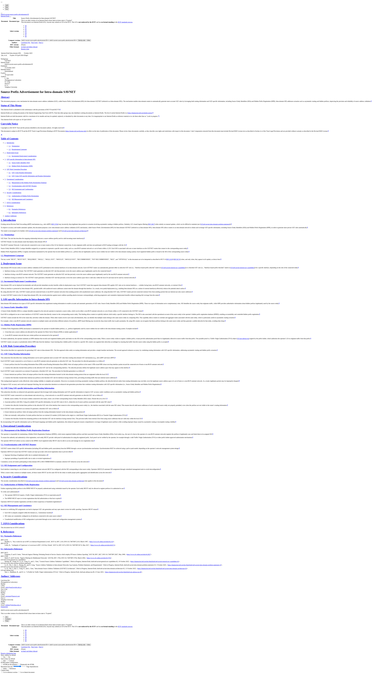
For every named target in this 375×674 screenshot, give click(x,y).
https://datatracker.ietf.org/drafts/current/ (140, 113)
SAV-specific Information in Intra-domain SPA (21, 159)
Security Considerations (14, 192)
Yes (4, 657)
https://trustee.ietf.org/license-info (76, 131)
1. (2, 220)
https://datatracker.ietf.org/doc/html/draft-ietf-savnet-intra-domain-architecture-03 (162, 568)
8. (2, 531)
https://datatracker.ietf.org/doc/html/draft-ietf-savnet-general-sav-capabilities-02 (155, 561)
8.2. (2, 549)
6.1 (10, 196)
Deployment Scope (12, 153)
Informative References (19, 212)
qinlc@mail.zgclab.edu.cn (13, 587)
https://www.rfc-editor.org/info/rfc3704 (99, 558)
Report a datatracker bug (8, 653)
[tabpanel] (187, 639)
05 (26, 35)
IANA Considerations (13, 202)
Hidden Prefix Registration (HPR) (22, 166)
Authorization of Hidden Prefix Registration (25, 196)
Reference (13, 668)
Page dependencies (32, 666)
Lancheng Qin (25, 42)
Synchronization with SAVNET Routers (24, 186)
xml (27, 47)
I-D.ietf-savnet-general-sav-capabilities (173, 267)
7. (2, 523)
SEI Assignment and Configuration (22, 189)
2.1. (2, 281)
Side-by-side (81, 40)
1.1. (2, 235)
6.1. (2, 485)
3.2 (10, 166)
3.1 (10, 163)
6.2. (2, 505)
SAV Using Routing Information (22, 173)
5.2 (10, 186)
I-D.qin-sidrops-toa (243, 338)
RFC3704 (55, 224)
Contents (11, 661)
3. (2, 299)
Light (6, 5)
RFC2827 (151, 224)
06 (26, 36)
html (24, 47)
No (9, 657)
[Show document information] (10, 16)
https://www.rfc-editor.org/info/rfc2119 (101, 541)
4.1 (10, 173)
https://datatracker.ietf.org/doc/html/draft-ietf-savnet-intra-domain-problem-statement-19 (194, 565)
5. (2, 426)
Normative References (18, 209)
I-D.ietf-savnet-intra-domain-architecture (74, 231)
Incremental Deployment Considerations (24, 156)
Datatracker (4, 607)
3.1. (2, 307)
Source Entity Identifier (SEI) (21, 163)
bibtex (31, 47)
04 (26, 33)
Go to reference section (10, 672)
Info (4, 661)
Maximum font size (7, 666)
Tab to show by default (8, 659)
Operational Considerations (15, 179)
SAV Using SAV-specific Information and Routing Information (31, 176)
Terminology (16, 146)
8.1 (10, 209)
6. (2, 476)
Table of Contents (9, 138)
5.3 (10, 189)
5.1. (2, 430)
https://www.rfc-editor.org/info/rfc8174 (103, 545)
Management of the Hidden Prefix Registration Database (29, 182)
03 (26, 31)
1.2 (10, 149)
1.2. (2, 255)
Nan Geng (34, 42)
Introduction (10, 143)
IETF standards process (125, 22)
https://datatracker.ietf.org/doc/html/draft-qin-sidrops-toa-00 (123, 572)
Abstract (5, 97)
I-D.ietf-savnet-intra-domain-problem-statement (215, 224)
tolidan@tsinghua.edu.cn (13, 605)
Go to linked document (27, 672)
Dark (6, 7)
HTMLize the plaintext (10, 664)
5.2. (2, 445)
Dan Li (41, 42)
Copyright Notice (9, 123)
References (10, 206)
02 (26, 29)
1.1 (10, 146)
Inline (88, 40)
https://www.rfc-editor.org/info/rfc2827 (139, 554)
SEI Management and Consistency (22, 199)
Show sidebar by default (8, 655)
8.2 (10, 212)
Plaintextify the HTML (27, 664)
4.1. (2, 354)
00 (26, 26)
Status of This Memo (11, 105)
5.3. (2, 465)
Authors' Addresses (11, 216)
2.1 (10, 156)
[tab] (6, 617)
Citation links (5, 670)
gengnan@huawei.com (12, 596)
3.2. (2, 325)
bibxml (35, 47)
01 (26, 27)
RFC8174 (177, 259)
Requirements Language (19, 149)
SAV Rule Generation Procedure (17, 169)
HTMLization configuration (9, 662)
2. (2, 263)
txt (22, 47)
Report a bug (25, 49)
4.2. (2, 388)
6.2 (10, 199)
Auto (6, 9)
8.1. (2, 536)
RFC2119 (170, 259)
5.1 (10, 182)
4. (2, 346)
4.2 (10, 176)
